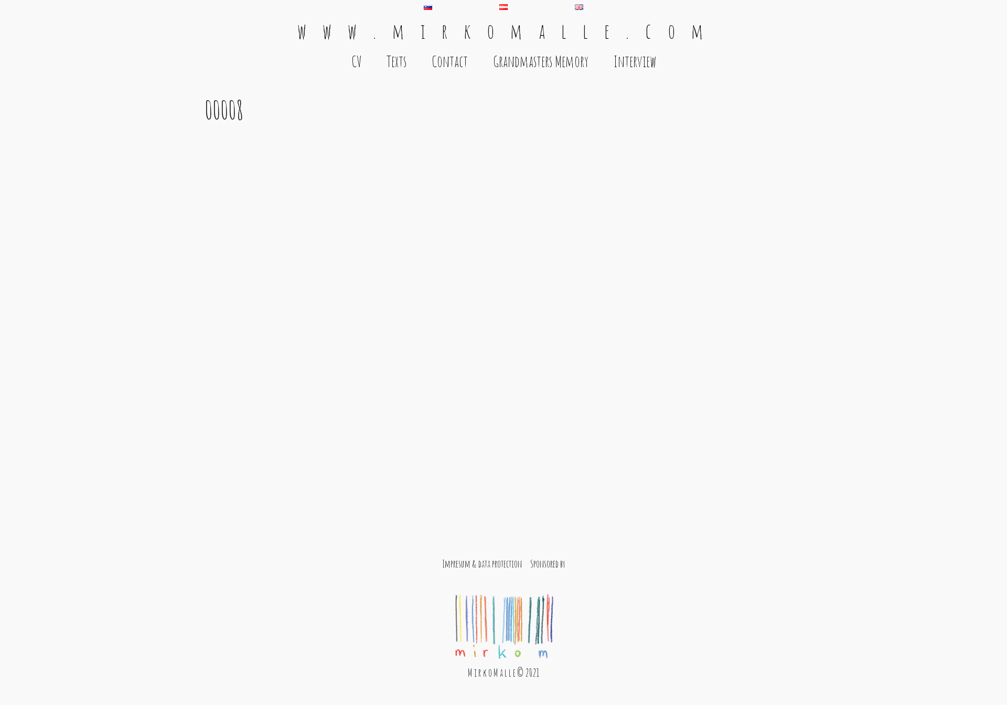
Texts (396, 61)
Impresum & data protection (482, 563)
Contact (450, 61)
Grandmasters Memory (540, 61)
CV (356, 61)
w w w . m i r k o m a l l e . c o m (503, 30)
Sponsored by (547, 563)
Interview (635, 61)
